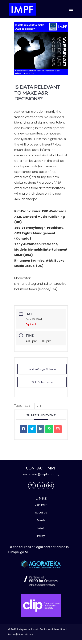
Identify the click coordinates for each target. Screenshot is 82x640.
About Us (41, 512)
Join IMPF (41, 505)
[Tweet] (32, 429)
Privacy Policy (25, 634)
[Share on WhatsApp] (49, 429)
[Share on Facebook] (23, 429)
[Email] (58, 429)
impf (39, 405)
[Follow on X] (32, 485)
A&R (27, 405)
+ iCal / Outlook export (42, 382)
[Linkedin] (40, 429)
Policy (41, 536)
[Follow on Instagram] (50, 485)
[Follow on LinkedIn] (41, 485)
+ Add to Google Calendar (42, 369)
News (41, 528)
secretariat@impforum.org (41, 474)
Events (41, 520)
